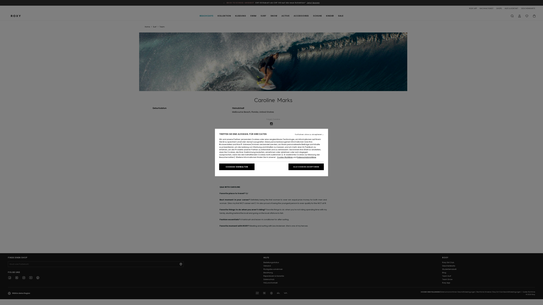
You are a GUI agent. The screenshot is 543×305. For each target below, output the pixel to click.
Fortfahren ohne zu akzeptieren (308, 134)
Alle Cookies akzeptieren (306, 167)
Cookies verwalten (237, 167)
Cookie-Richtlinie (285, 157)
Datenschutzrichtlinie (306, 157)
